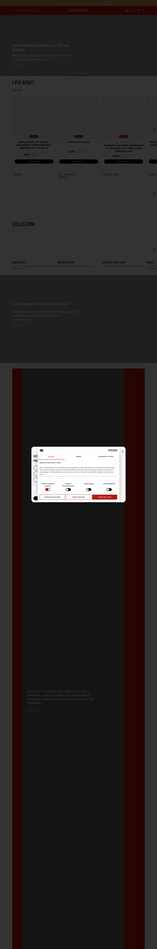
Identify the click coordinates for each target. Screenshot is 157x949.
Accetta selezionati (78, 497)
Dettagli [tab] (78, 456)
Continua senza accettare (52, 497)
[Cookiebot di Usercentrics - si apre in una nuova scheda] (109, 450)
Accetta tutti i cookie (104, 497)
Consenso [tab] (51, 457)
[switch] (68, 489)
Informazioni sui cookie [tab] (105, 456)
